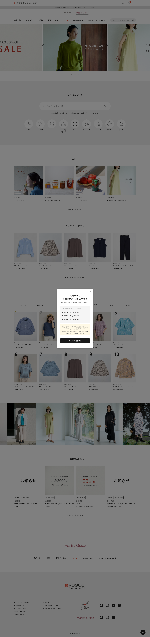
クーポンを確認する (75, 341)
